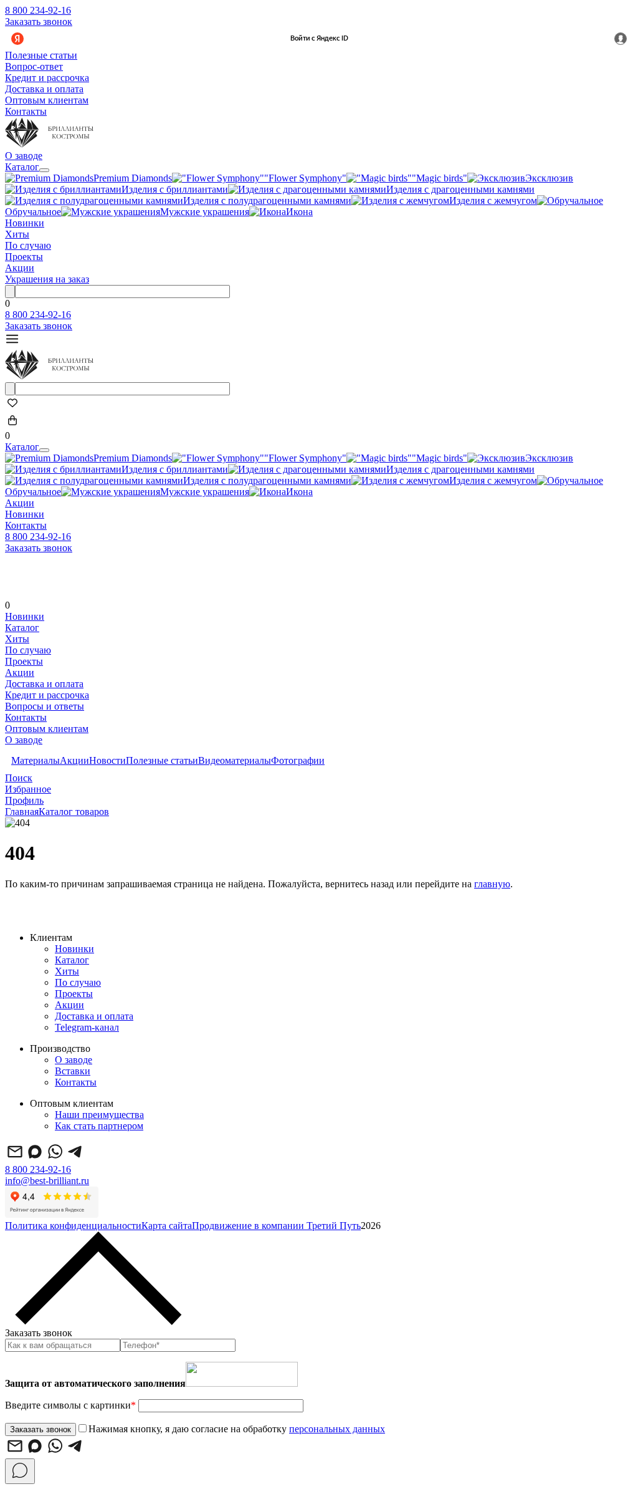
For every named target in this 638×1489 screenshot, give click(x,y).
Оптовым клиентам (46, 100)
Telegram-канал (87, 1027)
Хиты (17, 234)
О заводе (23, 155)
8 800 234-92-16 (38, 10)
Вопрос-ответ (34, 66)
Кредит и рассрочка (47, 77)
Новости (107, 760)
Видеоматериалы (234, 760)
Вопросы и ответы (44, 706)
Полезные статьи (41, 55)
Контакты (26, 111)
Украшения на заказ (47, 279)
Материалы (35, 760)
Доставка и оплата (44, 89)
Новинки (24, 223)
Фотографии (298, 760)
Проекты (24, 256)
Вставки (72, 1071)
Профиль (24, 800)
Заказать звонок (38, 21)
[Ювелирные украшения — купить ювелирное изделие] (49, 144)
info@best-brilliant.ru (47, 1180)
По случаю (28, 245)
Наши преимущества (99, 1114)
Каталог (22, 166)
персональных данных (337, 1429)
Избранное (28, 789)
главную (492, 884)
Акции (19, 268)
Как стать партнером (99, 1125)
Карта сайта (166, 1225)
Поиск (18, 778)
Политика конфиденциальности (73, 1225)
